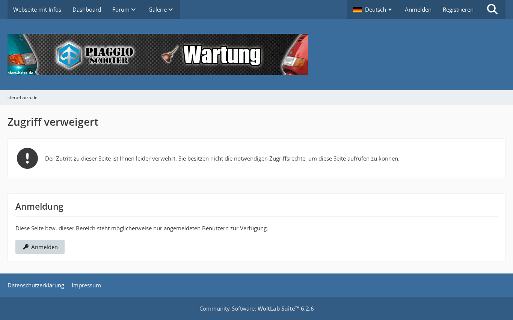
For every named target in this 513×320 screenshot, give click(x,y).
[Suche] (492, 9)
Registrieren (458, 9)
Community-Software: (256, 308)
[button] (373, 9)
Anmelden (418, 9)
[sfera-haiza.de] (256, 54)
